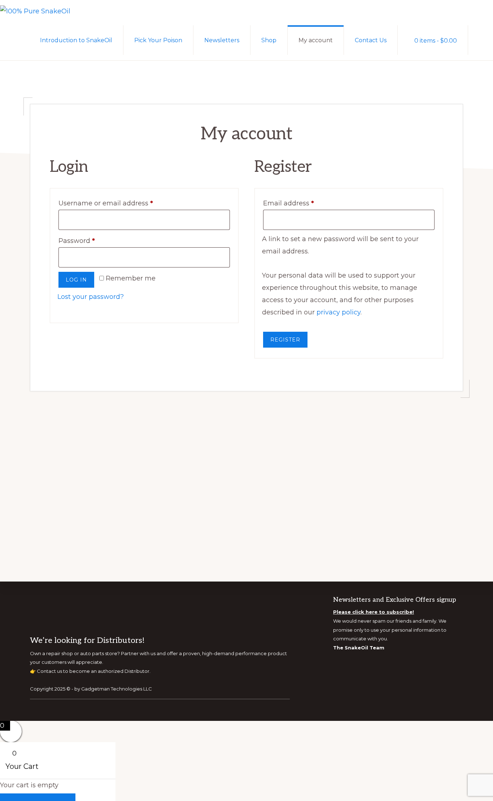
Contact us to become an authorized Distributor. (93, 671)
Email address (303, 203)
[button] (480, 39)
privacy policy (339, 312)
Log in (76, 280)
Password (91, 240)
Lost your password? (90, 297)
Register (285, 339)
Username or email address (120, 203)
